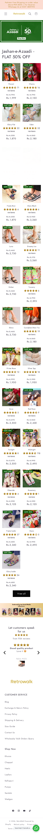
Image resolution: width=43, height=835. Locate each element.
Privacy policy (32, 824)
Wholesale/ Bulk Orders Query (19, 738)
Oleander (11, 490)
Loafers (8, 774)
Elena (11, 328)
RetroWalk (20, 821)
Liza (31, 168)
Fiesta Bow (11, 206)
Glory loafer (11, 571)
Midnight (31, 450)
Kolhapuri (9, 780)
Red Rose (31, 409)
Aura (11, 409)
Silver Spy (32, 368)
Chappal (9, 762)
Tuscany (32, 287)
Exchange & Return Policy (16, 708)
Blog (7, 701)
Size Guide (10, 726)
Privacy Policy (11, 714)
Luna (11, 246)
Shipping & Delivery (14, 720)
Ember (11, 287)
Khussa (8, 756)
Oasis (32, 531)
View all (21, 593)
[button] (6, 14)
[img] (21, 635)
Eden (32, 124)
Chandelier (11, 168)
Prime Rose (11, 368)
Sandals (8, 793)
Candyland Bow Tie (31, 328)
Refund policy (19, 824)
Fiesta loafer (11, 531)
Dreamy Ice (31, 246)
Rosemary (32, 490)
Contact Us (10, 732)
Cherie (31, 84)
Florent (11, 84)
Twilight (11, 450)
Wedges (9, 799)
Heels (7, 768)
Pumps (8, 786)
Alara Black (31, 206)
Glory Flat (11, 124)
